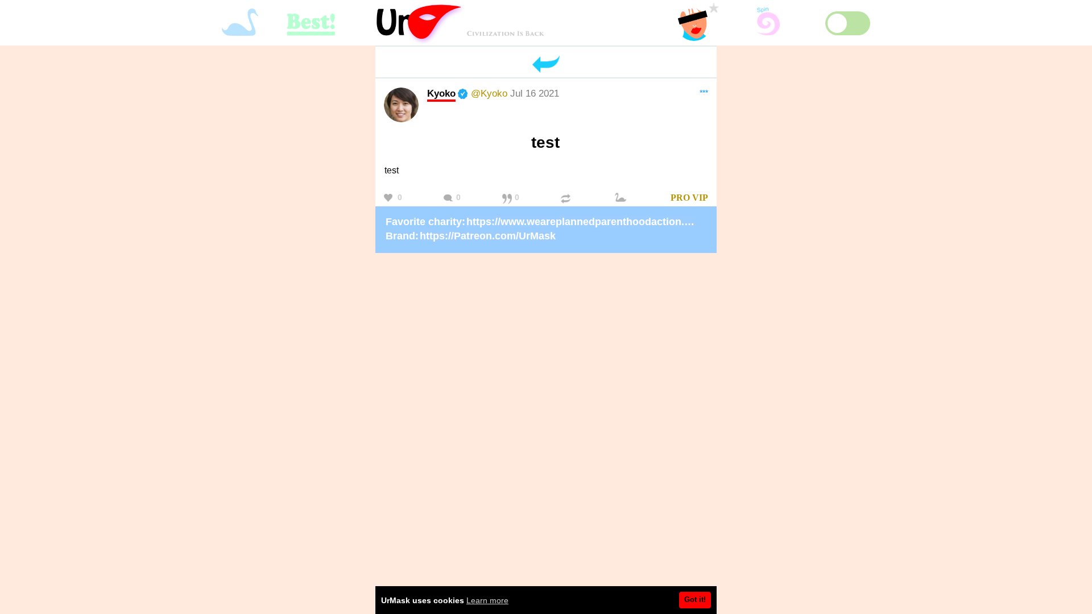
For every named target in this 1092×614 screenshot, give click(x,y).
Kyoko (441, 93)
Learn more (487, 600)
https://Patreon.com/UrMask (488, 236)
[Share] (567, 198)
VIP (700, 197)
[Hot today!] (622, 198)
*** (704, 92)
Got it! (695, 599)
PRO (680, 197)
